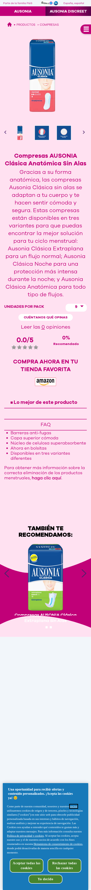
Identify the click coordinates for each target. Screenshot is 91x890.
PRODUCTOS (26, 25)
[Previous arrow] (9, 132)
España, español (73, 3)
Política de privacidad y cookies (25, 835)
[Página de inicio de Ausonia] (9, 25)
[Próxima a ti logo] (47, 3)
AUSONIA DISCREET (68, 11)
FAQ (46, 424)
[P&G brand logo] (57, 3)
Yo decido (45, 879)
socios (73, 806)
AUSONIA (23, 11)
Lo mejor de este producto (45, 402)
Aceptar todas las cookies (26, 865)
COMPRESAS (49, 25)
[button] (76, 308)
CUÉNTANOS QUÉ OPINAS (46, 317)
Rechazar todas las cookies (64, 865)
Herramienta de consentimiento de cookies (58, 844)
